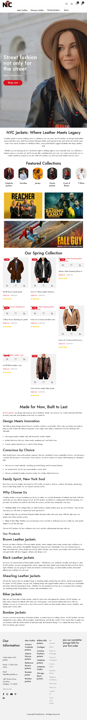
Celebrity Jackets (9, 184)
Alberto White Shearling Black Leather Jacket (71, 271)
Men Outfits (30, 640)
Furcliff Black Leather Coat (12, 365)
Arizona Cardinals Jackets (29, 647)
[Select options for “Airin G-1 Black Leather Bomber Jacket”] (35, 285)
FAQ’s (51, 647)
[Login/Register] (71, 4)
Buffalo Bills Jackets (42, 642)
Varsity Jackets (52, 184)
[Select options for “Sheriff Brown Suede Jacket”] (7, 285)
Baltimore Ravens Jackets (29, 665)
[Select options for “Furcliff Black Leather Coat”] (7, 359)
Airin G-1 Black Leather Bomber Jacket (43, 292)
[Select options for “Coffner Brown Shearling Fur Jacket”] (7, 313)
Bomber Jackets (28, 680)
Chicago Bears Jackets (40, 676)
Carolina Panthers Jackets (40, 654)
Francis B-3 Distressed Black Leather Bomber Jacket (43, 319)
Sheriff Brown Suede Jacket (12, 292)
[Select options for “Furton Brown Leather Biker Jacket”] (35, 382)
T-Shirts (81, 183)
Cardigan (41, 647)
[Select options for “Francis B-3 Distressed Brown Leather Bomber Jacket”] (63, 334)
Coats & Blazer (66, 184)
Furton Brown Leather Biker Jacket (42, 388)
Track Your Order (51, 700)
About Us (52, 687)
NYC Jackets (9, 413)
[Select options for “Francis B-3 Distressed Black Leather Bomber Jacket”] (35, 313)
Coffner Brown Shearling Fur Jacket (15, 319)
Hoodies (23, 183)
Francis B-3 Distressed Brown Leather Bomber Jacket (71, 340)
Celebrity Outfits (41, 668)
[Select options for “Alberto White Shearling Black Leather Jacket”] (63, 265)
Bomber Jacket (28, 673)
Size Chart (53, 683)
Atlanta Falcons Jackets (28, 656)
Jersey (37, 183)
